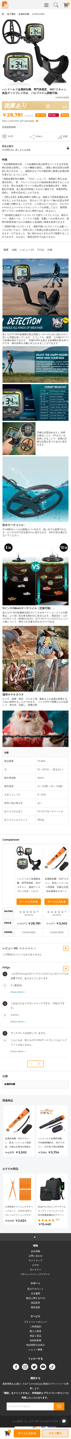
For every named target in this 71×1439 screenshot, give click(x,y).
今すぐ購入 (55, 1433)
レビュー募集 (35, 1350)
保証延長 (35, 1303)
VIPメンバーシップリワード (35, 1274)
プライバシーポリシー (35, 1322)
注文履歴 (35, 1293)
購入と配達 (35, 1331)
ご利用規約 (35, 1327)
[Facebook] (16, 1367)
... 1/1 (36, 1064)
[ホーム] (5, 4)
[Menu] (46, 5)
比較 (14, 250)
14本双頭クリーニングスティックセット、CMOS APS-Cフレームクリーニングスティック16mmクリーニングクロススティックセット (19, 1211)
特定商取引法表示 (35, 1345)
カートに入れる (28, 901)
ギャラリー (35, 1270)
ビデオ (35, 1265)
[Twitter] (34, 1367)
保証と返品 (35, 1336)
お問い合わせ (35, 1256)
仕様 (49, 250)
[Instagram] (25, 1367)
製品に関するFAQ (35, 1298)
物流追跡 (35, 1307)
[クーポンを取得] (37, 121)
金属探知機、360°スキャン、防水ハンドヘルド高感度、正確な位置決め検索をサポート (57, 885)
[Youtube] (43, 1367)
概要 (6, 250)
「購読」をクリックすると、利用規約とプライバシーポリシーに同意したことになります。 (35, 1395)
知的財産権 (35, 1340)
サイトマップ (35, 1260)
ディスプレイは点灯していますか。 (29, 1033)
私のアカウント (35, 1289)
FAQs (40, 250)
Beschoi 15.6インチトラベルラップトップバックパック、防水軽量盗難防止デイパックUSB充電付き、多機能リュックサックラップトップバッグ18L (52, 1211)
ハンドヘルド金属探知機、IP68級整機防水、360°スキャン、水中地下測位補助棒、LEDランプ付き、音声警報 (52, 1143)
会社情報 (35, 1251)
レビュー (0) (27, 250)
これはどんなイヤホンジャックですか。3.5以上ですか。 (38, 1005)
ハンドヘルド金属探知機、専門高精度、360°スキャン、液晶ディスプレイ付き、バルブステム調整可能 (29, 885)
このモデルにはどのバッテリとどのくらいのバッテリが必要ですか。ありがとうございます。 (40, 976)
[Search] (56, 5)
